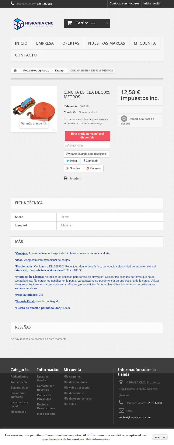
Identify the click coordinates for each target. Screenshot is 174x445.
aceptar (159, 437)
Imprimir (75, 178)
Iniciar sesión (152, 3)
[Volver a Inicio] (15, 70)
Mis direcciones (74, 393)
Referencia (70, 106)
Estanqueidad (20, 387)
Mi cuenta (145, 43)
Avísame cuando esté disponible (86, 153)
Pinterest (95, 168)
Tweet (73, 160)
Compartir (91, 160)
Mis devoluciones (75, 382)
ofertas (70, 43)
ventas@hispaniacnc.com (135, 417)
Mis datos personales (78, 398)
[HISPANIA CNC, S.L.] (34, 24)
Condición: (71, 112)
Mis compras (72, 376)
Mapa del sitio (46, 413)
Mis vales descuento (77, 387)
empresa (45, 43)
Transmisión (19, 382)
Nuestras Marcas (106, 43)
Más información (98, 439)
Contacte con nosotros (124, 3)
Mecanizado (18, 411)
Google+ (74, 168)
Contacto (26, 55)
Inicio (21, 43)
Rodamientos (19, 376)
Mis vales (70, 404)
